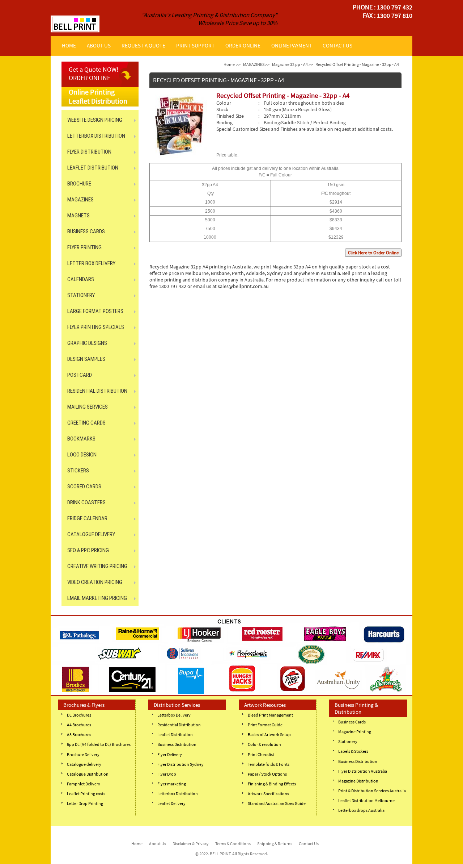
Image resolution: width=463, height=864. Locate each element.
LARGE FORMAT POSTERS (95, 311)
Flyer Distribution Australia (362, 771)
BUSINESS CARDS (86, 231)
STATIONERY (81, 295)
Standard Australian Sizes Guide (277, 803)
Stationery (347, 741)
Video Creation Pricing (94, 582)
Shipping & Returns (274, 843)
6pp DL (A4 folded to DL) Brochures (99, 744)
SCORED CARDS (84, 486)
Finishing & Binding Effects (272, 783)
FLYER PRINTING (84, 247)
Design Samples (86, 359)
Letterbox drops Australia (361, 810)
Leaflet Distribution (175, 734)
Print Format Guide (265, 724)
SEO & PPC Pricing (88, 550)
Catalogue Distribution (88, 774)
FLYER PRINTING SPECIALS (95, 327)
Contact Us (309, 843)
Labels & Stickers (353, 751)
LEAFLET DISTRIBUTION (92, 167)
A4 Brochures (79, 724)
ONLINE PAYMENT (291, 45)
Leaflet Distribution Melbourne (366, 800)
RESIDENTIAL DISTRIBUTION (97, 391)
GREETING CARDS (86, 423)
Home (229, 64)
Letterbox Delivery (174, 715)
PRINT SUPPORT (195, 45)
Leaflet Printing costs (86, 793)
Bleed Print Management (270, 715)
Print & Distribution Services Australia (372, 790)
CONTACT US (337, 45)
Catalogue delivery (84, 764)
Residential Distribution (179, 724)
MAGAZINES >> (256, 64)
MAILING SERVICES (87, 407)
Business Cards (352, 722)
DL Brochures (79, 715)
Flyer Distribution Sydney (180, 764)
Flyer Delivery (169, 754)
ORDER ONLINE (242, 45)
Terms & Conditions (233, 843)
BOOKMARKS (81, 438)
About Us (157, 843)
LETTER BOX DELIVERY (91, 263)
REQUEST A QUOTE (143, 45)
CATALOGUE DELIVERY (91, 534)
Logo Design (82, 454)
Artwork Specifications (268, 793)
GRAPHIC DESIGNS (87, 343)
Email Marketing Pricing (97, 598)
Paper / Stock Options (267, 774)
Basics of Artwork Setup (269, 734)
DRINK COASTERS (86, 502)
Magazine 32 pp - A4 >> (292, 64)
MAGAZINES (80, 199)
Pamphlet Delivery (83, 783)
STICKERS (78, 470)
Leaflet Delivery (171, 803)
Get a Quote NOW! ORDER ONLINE (93, 73)
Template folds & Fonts (268, 764)
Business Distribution (176, 744)
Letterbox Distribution (177, 793)
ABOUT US (99, 45)
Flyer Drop (166, 774)
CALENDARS (80, 279)
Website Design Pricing (94, 120)
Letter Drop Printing (85, 803)
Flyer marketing (171, 783)
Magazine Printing (354, 731)
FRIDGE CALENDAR (87, 518)
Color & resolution (264, 744)
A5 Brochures (79, 734)
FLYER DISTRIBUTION (89, 152)
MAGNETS (78, 215)
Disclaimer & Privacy (191, 843)
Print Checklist (261, 754)
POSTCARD (79, 375)
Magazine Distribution (358, 781)
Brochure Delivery (83, 754)
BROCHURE (79, 183)
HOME (69, 45)
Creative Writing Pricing (97, 566)
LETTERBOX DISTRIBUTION (96, 136)
